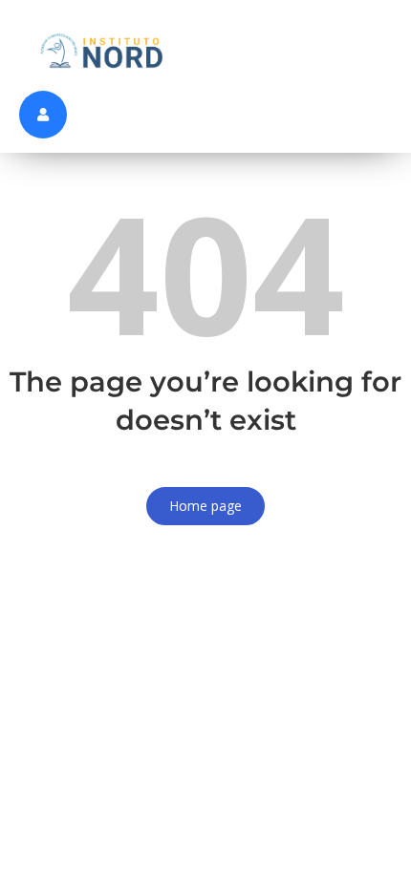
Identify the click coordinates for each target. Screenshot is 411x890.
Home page (205, 506)
